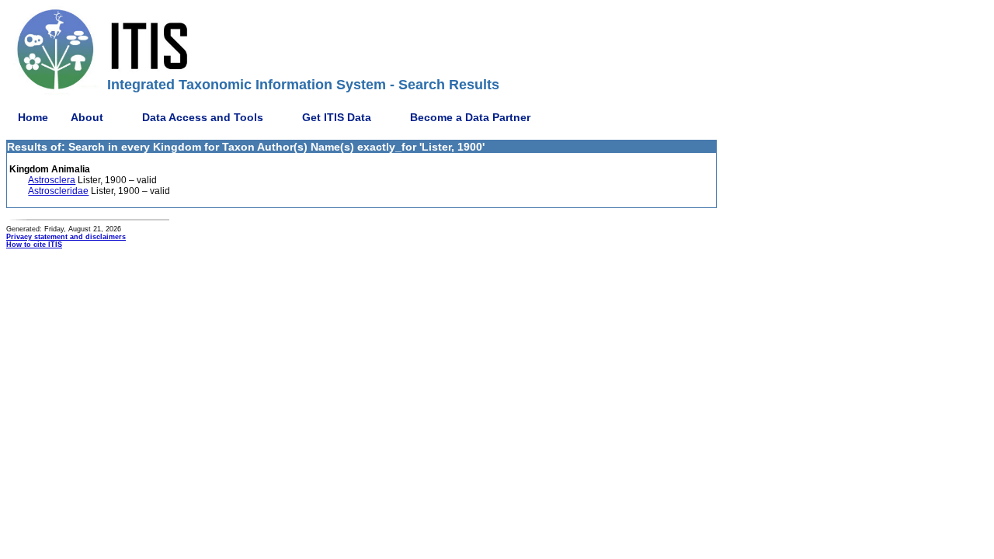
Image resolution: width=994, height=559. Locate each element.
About (87, 117)
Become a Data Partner (470, 117)
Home (33, 117)
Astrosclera (51, 180)
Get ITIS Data (336, 117)
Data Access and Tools (202, 117)
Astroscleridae (58, 191)
